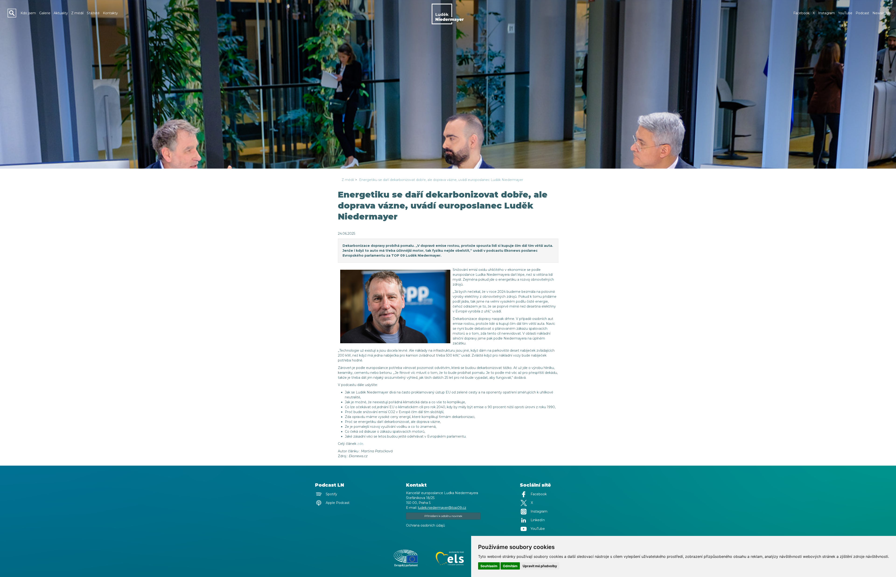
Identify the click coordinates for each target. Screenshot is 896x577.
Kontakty (110, 13)
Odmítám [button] (510, 566)
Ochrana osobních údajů (425, 525)
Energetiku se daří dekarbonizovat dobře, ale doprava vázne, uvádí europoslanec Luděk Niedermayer (441, 180)
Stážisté (93, 13)
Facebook (801, 13)
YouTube (845, 13)
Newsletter (881, 13)
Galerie (44, 13)
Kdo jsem (28, 13)
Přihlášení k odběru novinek (443, 516)
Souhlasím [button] (488, 566)
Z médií (77, 13)
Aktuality (61, 13)
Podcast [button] (862, 13)
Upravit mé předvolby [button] (540, 566)
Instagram (826, 13)
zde (360, 444)
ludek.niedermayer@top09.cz (442, 508)
